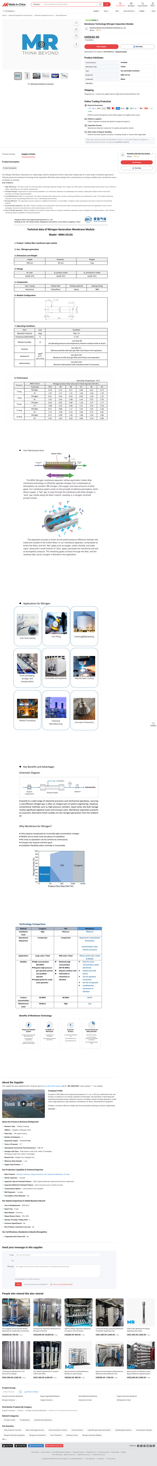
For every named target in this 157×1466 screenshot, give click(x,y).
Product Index (115, 1452)
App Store (7, 1446)
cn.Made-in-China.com (98, 1454)
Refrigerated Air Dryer (124, 1400)
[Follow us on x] (141, 1446)
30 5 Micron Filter (9, 1420)
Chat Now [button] (139, 47)
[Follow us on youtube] (147, 1446)
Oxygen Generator (37, 1174)
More (4, 1439)
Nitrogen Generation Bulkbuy (91, 1435)
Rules (153, 11)
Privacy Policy (111, 1458)
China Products (45, 1452)
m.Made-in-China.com (83, 1454)
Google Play (20, 1446)
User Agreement (90, 1458)
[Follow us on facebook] (138, 1446)
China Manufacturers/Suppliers (61, 1452)
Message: (11, 1266)
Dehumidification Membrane (87, 1396)
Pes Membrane (25, 1420)
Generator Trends (72, 1435)
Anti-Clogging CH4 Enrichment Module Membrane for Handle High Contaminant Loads (15, 1331)
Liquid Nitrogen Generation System (99, 1430)
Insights (123, 1452)
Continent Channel (103, 1452)
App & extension (128, 11)
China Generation (77, 1430)
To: (13, 1261)
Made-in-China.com (69, 1454)
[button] (100, 4)
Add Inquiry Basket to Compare (42, 84)
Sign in (152, 6)
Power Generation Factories (58, 1430)
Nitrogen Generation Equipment (14, 1435)
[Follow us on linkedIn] (154, 1446)
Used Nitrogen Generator (123, 1430)
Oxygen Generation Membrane (127, 1396)
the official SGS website (52, 1086)
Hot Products (35, 1452)
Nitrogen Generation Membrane (12, 1396)
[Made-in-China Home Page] (13, 4)
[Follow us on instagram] (144, 1446)
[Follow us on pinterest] (151, 1446)
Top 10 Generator (56, 1435)
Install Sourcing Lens (55, 1446)
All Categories (9, 11)
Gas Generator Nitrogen (144, 1430)
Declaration (101, 1458)
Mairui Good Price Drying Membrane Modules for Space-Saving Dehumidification (76, 1373)
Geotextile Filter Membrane (43, 1420)
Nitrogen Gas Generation (37, 1435)
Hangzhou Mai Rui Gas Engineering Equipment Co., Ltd (108, 28)
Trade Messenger (36, 1446)
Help (116, 11)
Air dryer (67, 1174)
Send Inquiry (101, 47)
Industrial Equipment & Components (20, 15)
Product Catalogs (32, 1392)
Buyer (106, 11)
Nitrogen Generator (23, 1174)
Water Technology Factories (35, 1430)
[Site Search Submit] (107, 4)
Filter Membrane (61, 15)
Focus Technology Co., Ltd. (63, 1458)
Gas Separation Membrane (53, 1174)
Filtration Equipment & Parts (44, 15)
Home (4, 15)
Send (18, 1284)
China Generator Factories (12, 1430)
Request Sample (121, 52)
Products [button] (36, 4)
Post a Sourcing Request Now (61, 1284)
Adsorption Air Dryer (85, 1400)
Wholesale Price (91, 1452)
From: (12, 1255)
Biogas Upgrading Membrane (50, 1396)
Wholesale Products (78, 1452)
